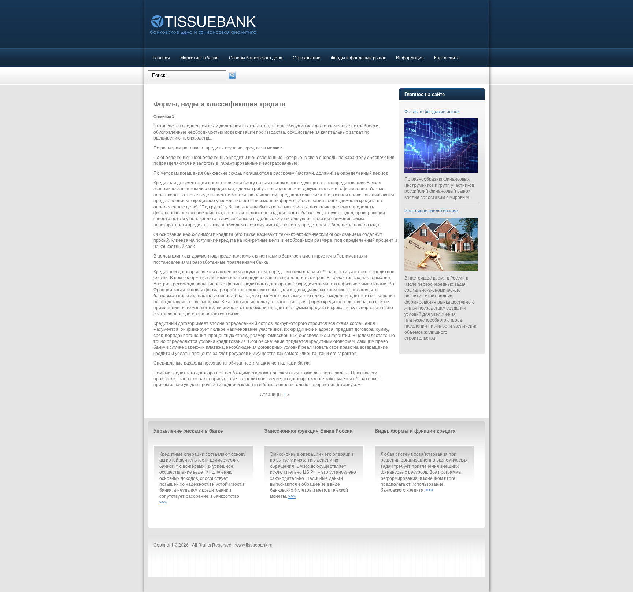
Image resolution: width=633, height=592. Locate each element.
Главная (161, 57)
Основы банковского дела (255, 57)
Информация (410, 57)
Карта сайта (447, 57)
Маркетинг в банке (199, 57)
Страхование (307, 57)
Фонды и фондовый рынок (358, 57)
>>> (163, 502)
